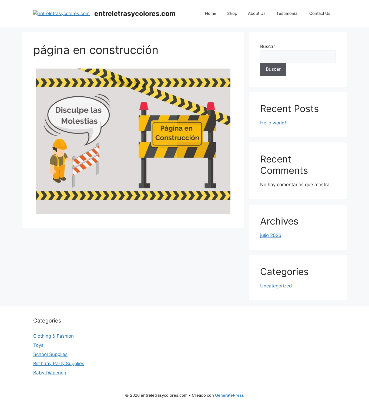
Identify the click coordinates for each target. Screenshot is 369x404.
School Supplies (50, 354)
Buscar (267, 46)
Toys (38, 345)
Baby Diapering (49, 372)
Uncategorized (276, 285)
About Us (257, 13)
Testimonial (287, 13)
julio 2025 (270, 235)
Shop (232, 13)
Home (210, 13)
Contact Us (319, 13)
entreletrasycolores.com (135, 13)
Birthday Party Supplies (58, 363)
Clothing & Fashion (53, 336)
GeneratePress (229, 395)
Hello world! (273, 122)
